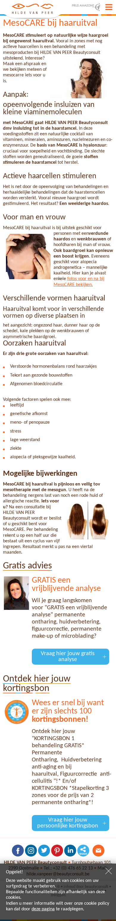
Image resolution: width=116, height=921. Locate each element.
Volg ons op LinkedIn (70, 850)
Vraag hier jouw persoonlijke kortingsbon (67, 823)
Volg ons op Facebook (18, 850)
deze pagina (43, 909)
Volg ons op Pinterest (57, 850)
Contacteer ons (98, 850)
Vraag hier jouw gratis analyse (68, 657)
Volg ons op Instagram (31, 850)
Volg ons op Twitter (44, 850)
